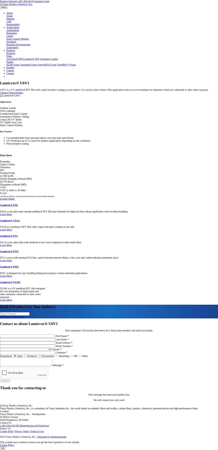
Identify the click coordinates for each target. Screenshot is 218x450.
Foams (9, 62)
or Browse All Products (12, 317)
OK (2, 448)
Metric (11, 199)
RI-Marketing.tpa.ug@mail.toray (32, 425)
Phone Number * (64, 346)
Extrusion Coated (49, 59)
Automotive (12, 47)
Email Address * (64, 342)
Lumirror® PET (31, 59)
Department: (6, 356)
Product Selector (8, 1)
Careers (10, 70)
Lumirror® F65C (9, 266)
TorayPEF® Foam (47, 64)
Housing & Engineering (18, 44)
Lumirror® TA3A (10, 220)
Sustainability (13, 24)
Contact (10, 73)
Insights (10, 67)
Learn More (6, 214)
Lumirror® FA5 (9, 236)
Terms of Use (37, 431)
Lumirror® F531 (9, 251)
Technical (11, 41)
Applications (12, 27)
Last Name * (62, 339)
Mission (10, 18)
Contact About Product (11, 92)
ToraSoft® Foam (28, 64)
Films (9, 56)
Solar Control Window (17, 39)
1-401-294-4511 (25, 1)
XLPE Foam (12, 64)
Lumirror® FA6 (9, 205)
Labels (9, 36)
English (4, 199)
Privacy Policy (22, 431)
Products (10, 50)
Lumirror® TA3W (10, 282)
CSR (8, 21)
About (9, 13)
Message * (58, 365)
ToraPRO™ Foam (66, 64)
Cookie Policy (7, 431)
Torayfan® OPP (14, 59)
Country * (57, 349)
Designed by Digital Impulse (52, 436)
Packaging (11, 33)
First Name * (62, 336)
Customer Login (41, 1)
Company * (62, 352)
